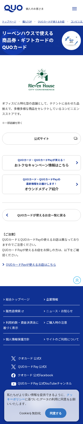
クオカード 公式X (29, 358)
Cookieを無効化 (30, 413)
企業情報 (52, 299)
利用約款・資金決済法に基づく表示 (21, 325)
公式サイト (41, 138)
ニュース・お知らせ (59, 311)
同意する (56, 413)
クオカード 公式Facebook (35, 375)
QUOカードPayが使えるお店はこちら (31, 264)
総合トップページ (18, 299)
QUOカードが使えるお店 (51, 21)
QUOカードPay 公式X (32, 366)
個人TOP (27, 21)
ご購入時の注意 (56, 322)
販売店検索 (13, 311)
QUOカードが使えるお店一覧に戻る (41, 215)
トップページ (9, 21)
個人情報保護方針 (18, 339)
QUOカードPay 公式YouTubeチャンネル (45, 383)
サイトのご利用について (62, 339)
